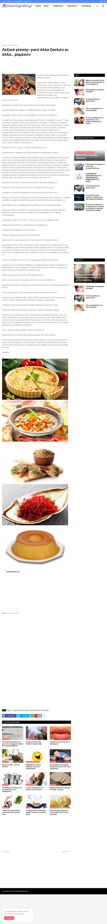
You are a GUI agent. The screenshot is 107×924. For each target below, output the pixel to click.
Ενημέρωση (58, 6)
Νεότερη (6, 851)
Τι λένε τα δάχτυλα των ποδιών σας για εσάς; (34, 788)
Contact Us (27, 1)
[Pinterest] (36, 716)
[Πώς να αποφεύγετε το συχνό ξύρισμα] (79, 111)
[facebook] (101, 1)
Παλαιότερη (66, 851)
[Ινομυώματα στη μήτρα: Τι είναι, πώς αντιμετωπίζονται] (79, 166)
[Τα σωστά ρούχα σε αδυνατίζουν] (79, 101)
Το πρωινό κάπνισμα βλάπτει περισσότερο (34, 743)
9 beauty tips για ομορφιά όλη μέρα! (95, 90)
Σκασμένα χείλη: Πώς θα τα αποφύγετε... (60, 743)
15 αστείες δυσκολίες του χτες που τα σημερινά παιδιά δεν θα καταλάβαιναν (12, 743)
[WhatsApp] (32, 716)
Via (3, 357)
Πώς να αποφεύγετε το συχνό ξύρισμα (94, 109)
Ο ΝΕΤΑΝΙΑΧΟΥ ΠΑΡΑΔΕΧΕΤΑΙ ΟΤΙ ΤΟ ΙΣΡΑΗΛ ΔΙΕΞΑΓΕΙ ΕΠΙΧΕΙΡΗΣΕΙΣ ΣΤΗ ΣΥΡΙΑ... (93, 177)
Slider (16, 45)
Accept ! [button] (9, 918)
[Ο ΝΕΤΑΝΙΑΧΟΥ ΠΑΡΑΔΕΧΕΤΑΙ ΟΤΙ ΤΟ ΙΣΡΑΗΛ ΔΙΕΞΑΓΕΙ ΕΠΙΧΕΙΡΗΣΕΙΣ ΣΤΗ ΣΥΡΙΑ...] (79, 176)
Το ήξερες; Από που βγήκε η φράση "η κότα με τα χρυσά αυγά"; (36, 812)
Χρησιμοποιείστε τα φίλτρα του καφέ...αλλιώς (60, 788)
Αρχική (38, 6)
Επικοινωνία (86, 6)
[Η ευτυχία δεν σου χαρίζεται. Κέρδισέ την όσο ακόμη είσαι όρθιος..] (79, 197)
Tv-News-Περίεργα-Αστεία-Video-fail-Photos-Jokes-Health (30, 710)
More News (72, 6)
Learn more (20, 914)
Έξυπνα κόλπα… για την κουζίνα (11, 765)
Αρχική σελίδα (7, 45)
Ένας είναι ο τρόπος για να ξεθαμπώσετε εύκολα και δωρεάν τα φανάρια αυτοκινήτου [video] (95, 207)
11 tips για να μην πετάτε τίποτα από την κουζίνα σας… (11, 812)
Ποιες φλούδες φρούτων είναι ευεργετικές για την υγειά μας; (59, 812)
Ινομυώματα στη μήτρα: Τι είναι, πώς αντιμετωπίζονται (95, 166)
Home (4, 1)
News (46, 6)
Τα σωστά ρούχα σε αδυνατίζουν (93, 100)
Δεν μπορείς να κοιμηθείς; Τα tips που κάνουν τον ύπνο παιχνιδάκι (60, 766)
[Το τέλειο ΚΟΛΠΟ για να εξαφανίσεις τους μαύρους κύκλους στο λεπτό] (79, 120)
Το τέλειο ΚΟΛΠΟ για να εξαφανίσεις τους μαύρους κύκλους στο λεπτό (94, 120)
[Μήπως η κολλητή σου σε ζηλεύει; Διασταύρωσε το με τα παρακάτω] (79, 82)
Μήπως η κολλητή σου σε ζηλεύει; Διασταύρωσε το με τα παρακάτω (95, 82)
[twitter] (104, 1)
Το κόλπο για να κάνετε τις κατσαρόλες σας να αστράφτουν (12, 789)
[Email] (40, 716)
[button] (98, 6)
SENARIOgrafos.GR (21, 891)
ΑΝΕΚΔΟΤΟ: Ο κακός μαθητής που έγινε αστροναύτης (33, 766)
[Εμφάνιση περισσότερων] (44, 716)
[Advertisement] (53, 26)
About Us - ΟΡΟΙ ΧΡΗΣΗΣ (15, 1)
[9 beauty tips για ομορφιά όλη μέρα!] (79, 92)
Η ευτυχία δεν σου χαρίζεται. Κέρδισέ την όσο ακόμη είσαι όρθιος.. (95, 197)
